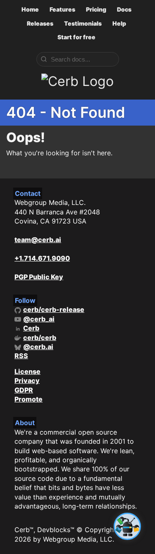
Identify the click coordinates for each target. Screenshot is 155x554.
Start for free (76, 36)
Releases (40, 23)
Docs (124, 9)
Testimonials (83, 23)
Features (62, 9)
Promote (28, 399)
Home (30, 9)
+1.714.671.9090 (42, 258)
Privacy (27, 380)
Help (119, 23)
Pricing (96, 9)
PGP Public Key (38, 277)
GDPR (23, 390)
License (27, 371)
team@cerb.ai (37, 239)
